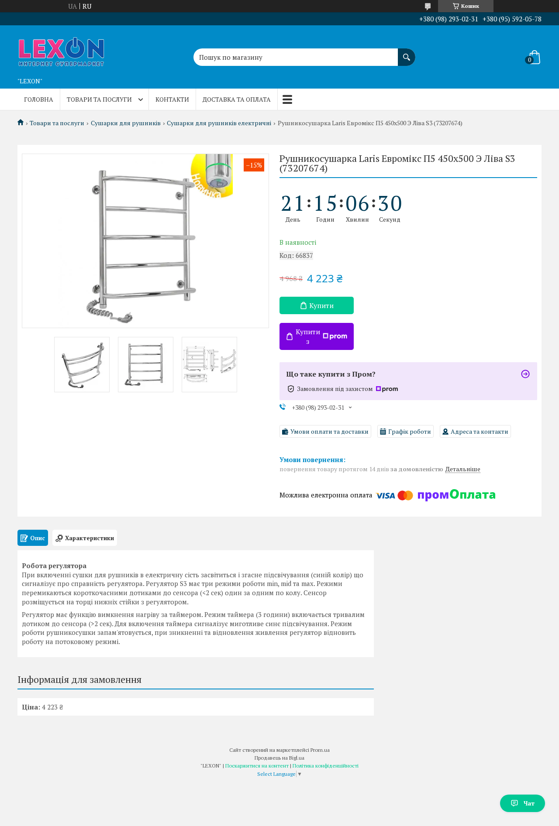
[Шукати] (406, 53)
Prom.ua (320, 750)
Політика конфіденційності (326, 765)
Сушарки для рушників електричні (219, 123)
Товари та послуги (99, 99)
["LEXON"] (61, 49)
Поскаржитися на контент (257, 765)
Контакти (172, 99)
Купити (321, 305)
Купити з (308, 336)
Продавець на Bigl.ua (279, 757)
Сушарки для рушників (126, 123)
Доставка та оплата (237, 99)
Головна (38, 99)
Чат (529, 803)
